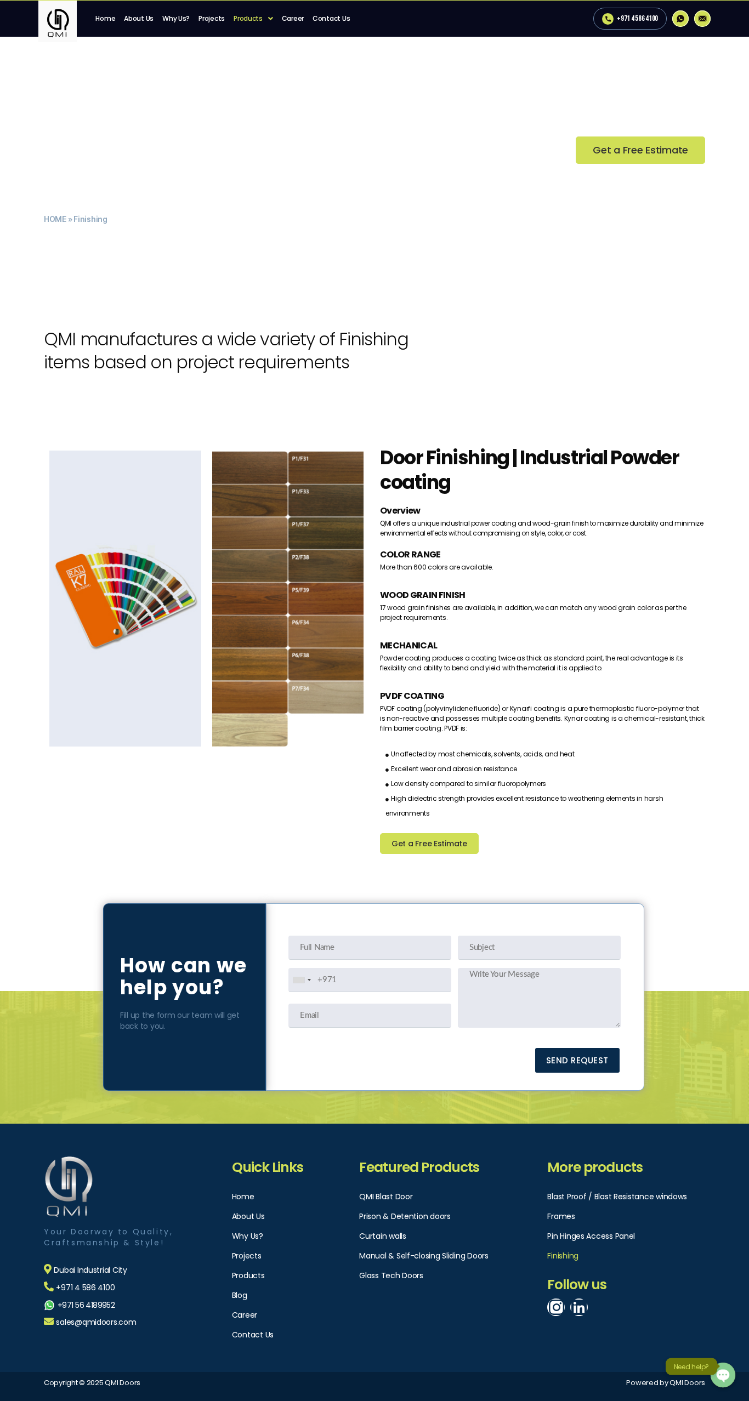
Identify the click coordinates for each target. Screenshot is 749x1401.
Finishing (562, 1255)
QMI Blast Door (385, 1196)
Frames (561, 1216)
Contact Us (331, 18)
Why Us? (176, 18)
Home (105, 18)
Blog (239, 1295)
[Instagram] (556, 1307)
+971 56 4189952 (86, 1305)
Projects (211, 18)
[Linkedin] (579, 1307)
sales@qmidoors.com (96, 1322)
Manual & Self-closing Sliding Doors (424, 1255)
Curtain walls (382, 1236)
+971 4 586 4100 (637, 18)
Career (293, 18)
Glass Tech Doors (391, 1275)
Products (248, 18)
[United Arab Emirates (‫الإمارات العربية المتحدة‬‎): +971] (301, 980)
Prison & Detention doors (405, 1216)
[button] (640, 150)
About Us (139, 18)
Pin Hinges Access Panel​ (591, 1236)
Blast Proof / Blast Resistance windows (617, 1196)
